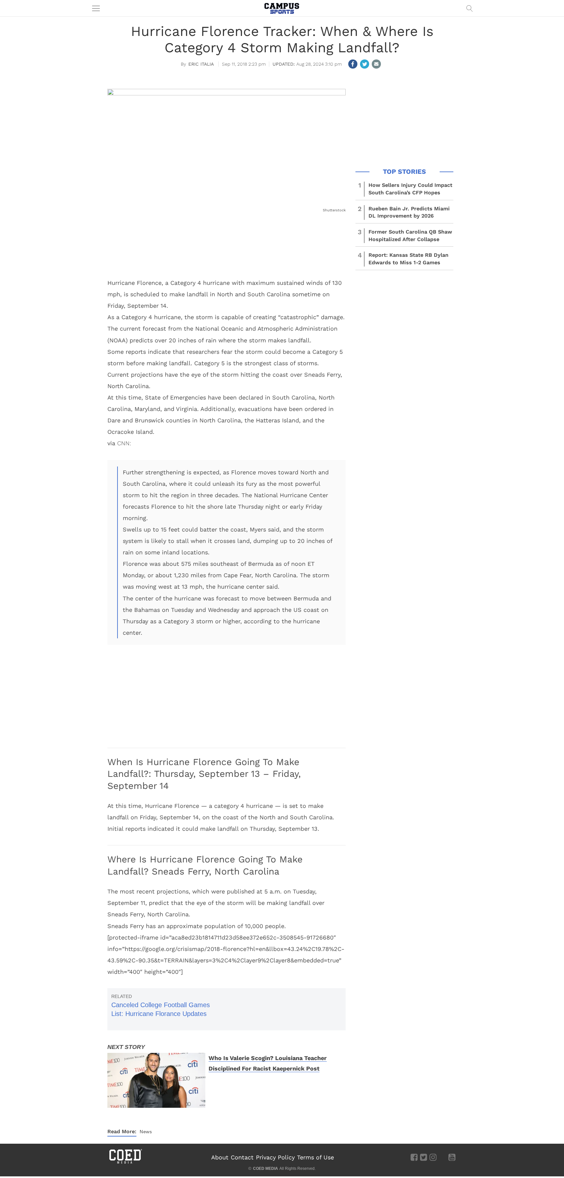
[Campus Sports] (282, 8)
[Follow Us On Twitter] (423, 1157)
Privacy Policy (275, 1157)
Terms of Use (315, 1157)
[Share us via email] (376, 64)
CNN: (124, 443)
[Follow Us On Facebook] (414, 1157)
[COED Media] (125, 1163)
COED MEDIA (265, 1168)
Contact (242, 1157)
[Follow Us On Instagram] (433, 1157)
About (219, 1157)
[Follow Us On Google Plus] (442, 1157)
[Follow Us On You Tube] (452, 1157)
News (146, 1131)
